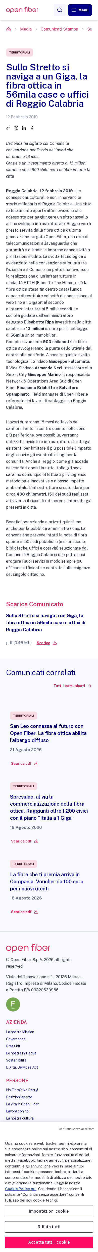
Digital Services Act (22, 1067)
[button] (80, 10)
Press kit (13, 1046)
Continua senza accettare (76, 1128)
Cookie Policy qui (20, 1189)
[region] (49, 1187)
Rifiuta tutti (49, 1226)
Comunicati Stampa (59, 29)
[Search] (60, 10)
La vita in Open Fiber (22, 1104)
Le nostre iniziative (21, 1053)
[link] (46, 642)
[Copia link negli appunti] (8, 128)
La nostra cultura (20, 1118)
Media (26, 29)
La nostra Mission (20, 1032)
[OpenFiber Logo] (22, 10)
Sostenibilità (16, 1060)
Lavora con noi (17, 1111)
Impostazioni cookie (49, 1211)
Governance (16, 1039)
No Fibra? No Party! (22, 1090)
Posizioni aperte (19, 1097)
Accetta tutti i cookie (49, 1242)
